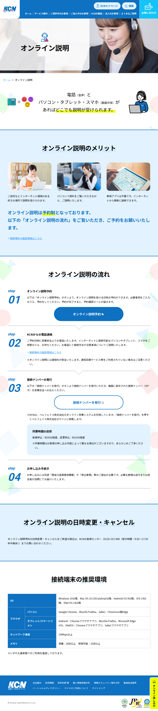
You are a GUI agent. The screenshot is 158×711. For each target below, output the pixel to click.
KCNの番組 (96, 13)
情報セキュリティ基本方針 (107, 682)
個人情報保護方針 (81, 682)
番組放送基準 (130, 682)
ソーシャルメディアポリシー (47, 688)
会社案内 (37, 682)
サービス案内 (41, 13)
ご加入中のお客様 (79, 13)
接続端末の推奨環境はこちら (26, 238)
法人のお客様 (111, 13)
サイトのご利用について (76, 688)
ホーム (28, 13)
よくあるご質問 (128, 13)
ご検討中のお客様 (59, 13)
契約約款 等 (63, 682)
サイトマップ (98, 688)
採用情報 (49, 682)
